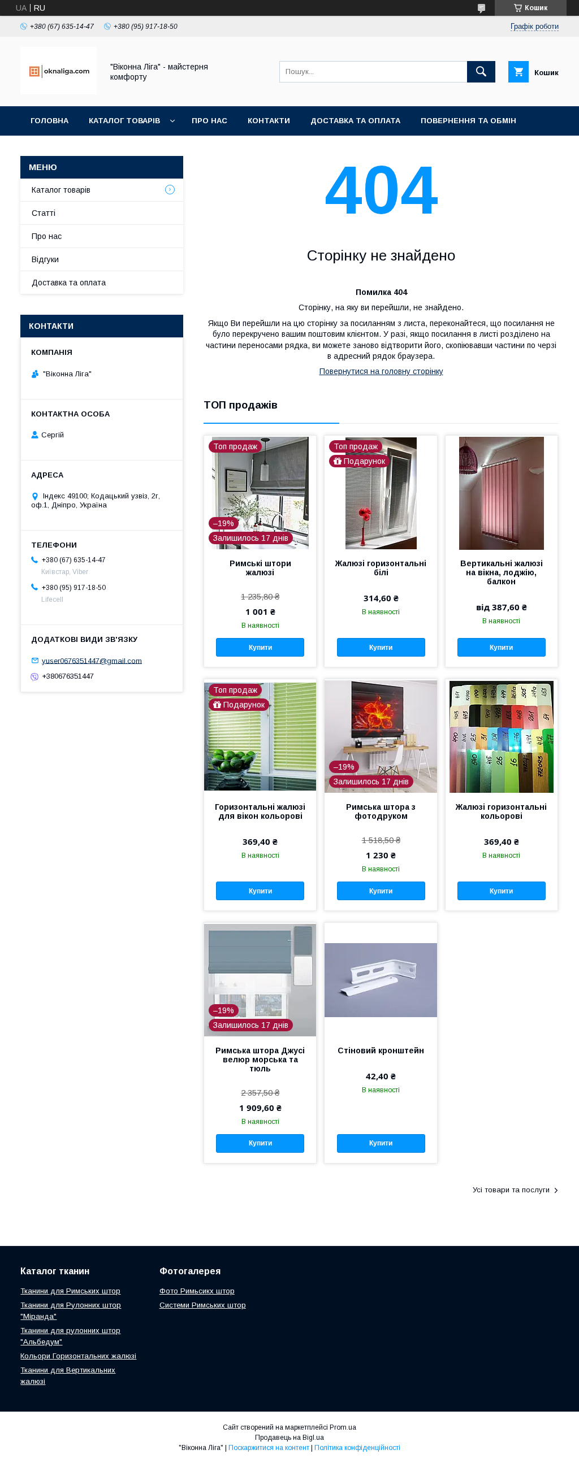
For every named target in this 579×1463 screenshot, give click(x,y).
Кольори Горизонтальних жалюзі (78, 1356)
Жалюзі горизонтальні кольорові (501, 811)
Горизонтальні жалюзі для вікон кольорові (260, 811)
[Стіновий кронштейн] (381, 979)
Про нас (209, 120)
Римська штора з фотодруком (381, 811)
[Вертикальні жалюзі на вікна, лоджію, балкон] (502, 492)
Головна (49, 120)
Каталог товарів (124, 120)
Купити (260, 648)
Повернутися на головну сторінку (381, 371)
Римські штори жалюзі (260, 568)
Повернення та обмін (468, 120)
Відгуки (45, 259)
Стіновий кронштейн (381, 1050)
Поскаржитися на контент (268, 1448)
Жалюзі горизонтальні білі (380, 568)
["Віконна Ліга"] (58, 91)
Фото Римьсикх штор (197, 1291)
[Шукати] (481, 72)
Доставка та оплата (355, 120)
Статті (43, 213)
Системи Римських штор (202, 1305)
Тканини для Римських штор (70, 1291)
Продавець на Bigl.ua (289, 1438)
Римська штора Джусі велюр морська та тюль (260, 1059)
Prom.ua (343, 1427)
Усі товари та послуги (511, 1190)
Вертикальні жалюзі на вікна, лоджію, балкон (501, 572)
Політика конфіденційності (357, 1448)
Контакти (269, 120)
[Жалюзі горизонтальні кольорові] (502, 735)
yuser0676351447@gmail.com (92, 660)
